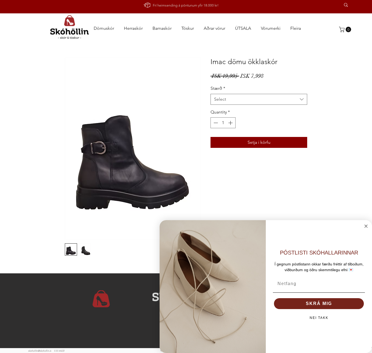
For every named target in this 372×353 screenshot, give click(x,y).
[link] (345, 29)
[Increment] (231, 123)
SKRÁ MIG (319, 303)
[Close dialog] (366, 226)
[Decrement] (215, 123)
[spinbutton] (223, 123)
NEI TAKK (319, 318)
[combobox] (259, 99)
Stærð (218, 88)
